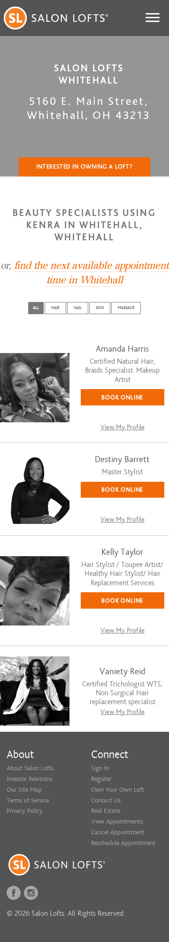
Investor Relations (29, 778)
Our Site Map (24, 789)
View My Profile (122, 427)
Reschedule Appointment (123, 842)
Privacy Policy (25, 810)
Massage (126, 308)
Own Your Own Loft (117, 789)
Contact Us (106, 800)
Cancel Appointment (118, 832)
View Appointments (117, 821)
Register (101, 778)
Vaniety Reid (122, 672)
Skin (100, 308)
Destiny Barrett (122, 459)
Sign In (100, 768)
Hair (55, 308)
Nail (78, 308)
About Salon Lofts (30, 768)
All (36, 308)
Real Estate (105, 810)
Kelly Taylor (122, 552)
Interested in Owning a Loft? (84, 166)
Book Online (122, 397)
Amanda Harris (122, 349)
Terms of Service (28, 800)
